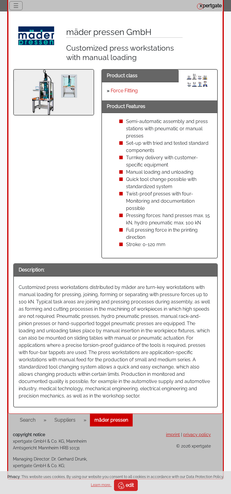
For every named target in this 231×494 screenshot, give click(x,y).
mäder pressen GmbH (109, 32)
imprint (173, 434)
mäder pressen (111, 420)
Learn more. (101, 485)
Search (27, 420)
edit (129, 485)
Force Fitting (124, 90)
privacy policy (197, 434)
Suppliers (64, 420)
